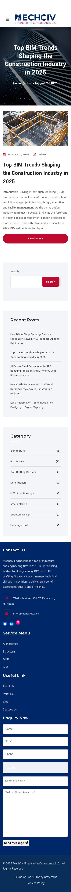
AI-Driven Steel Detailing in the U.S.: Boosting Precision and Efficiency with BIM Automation (33, 370)
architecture (17, 451)
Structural (9, 652)
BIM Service (17, 461)
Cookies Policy (35, 883)
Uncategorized (19, 525)
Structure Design (20, 514)
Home (17, 83)
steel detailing (18, 504)
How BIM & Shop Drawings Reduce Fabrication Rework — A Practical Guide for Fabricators (35, 338)
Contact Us (10, 710)
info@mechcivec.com (26, 613)
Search (14, 271)
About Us (8, 686)
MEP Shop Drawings (22, 493)
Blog (5, 702)
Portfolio (8, 694)
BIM (5, 667)
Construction (18, 482)
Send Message (14, 843)
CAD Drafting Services (23, 472)
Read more (35, 238)
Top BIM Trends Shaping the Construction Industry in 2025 (35, 173)
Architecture (10, 644)
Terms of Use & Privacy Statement (35, 877)
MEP (6, 659)
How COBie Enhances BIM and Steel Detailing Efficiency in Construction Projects (31, 389)
